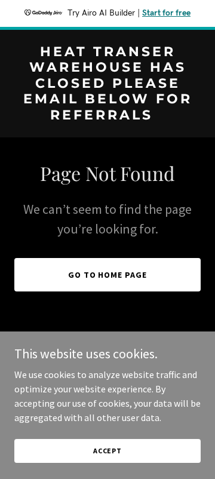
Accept (107, 450)
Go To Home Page (108, 274)
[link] (107, 116)
